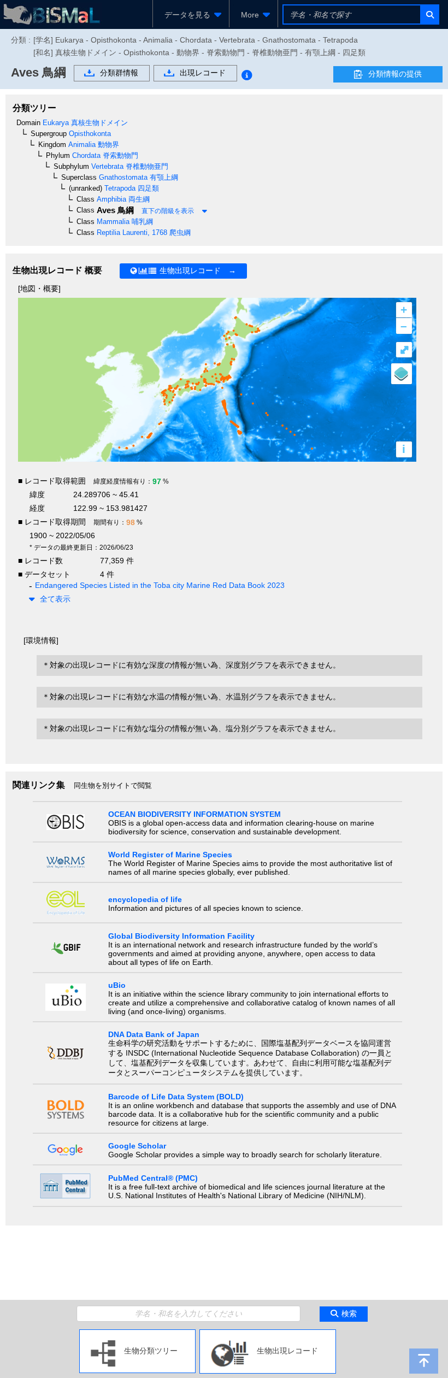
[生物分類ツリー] (137, 1333)
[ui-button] (429, 14)
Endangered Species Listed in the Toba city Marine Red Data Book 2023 (160, 585)
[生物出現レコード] (267, 1333)
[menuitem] (191, 15)
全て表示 (55, 598)
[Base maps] (401, 373)
